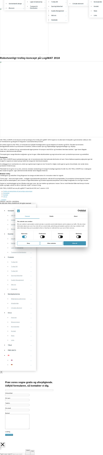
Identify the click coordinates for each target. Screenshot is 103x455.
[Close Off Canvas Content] (1, 372)
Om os (5, 197)
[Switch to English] (21, 360)
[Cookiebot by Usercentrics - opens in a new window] (79, 211)
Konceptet (6, 193)
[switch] (42, 236)
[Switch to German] (21, 364)
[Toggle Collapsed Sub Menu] (19, 355)
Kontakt (5, 195)
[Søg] (0, 4)
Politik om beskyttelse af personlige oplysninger (17, 191)
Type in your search (6, 454)
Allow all (74, 243)
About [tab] (75, 216)
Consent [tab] (27, 216)
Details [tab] (52, 216)
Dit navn (7, 398)
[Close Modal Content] (0, 448)
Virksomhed (8, 393)
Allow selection (51, 243)
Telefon (7, 403)
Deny (28, 243)
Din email (8, 408)
